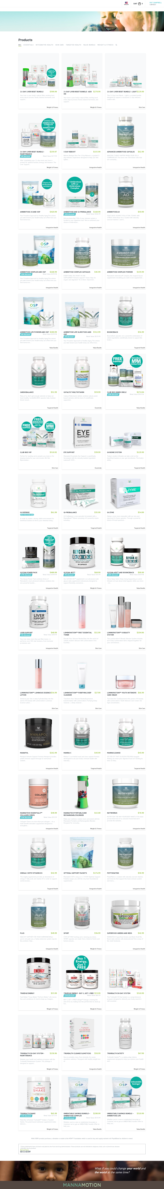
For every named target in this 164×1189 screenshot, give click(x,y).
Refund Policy (24, 1150)
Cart (138, 3)
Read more (24, 103)
